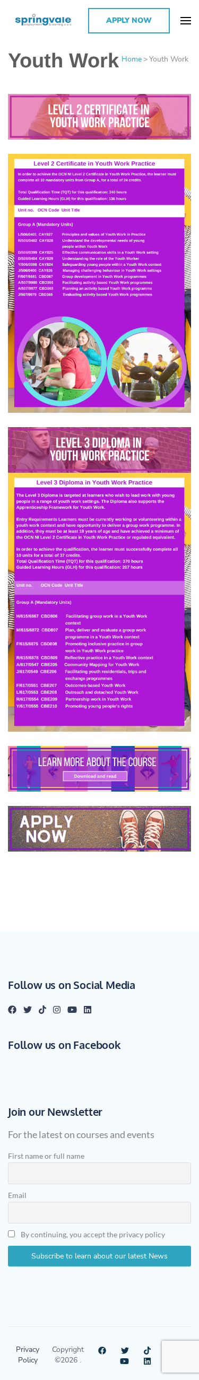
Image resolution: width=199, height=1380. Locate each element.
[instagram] (56, 1009)
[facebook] (12, 1009)
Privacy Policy (27, 1354)
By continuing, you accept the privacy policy (92, 1234)
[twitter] (27, 1009)
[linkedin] (87, 1009)
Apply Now (129, 20)
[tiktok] (42, 1009)
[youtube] (72, 1009)
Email (17, 1195)
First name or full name (46, 1155)
